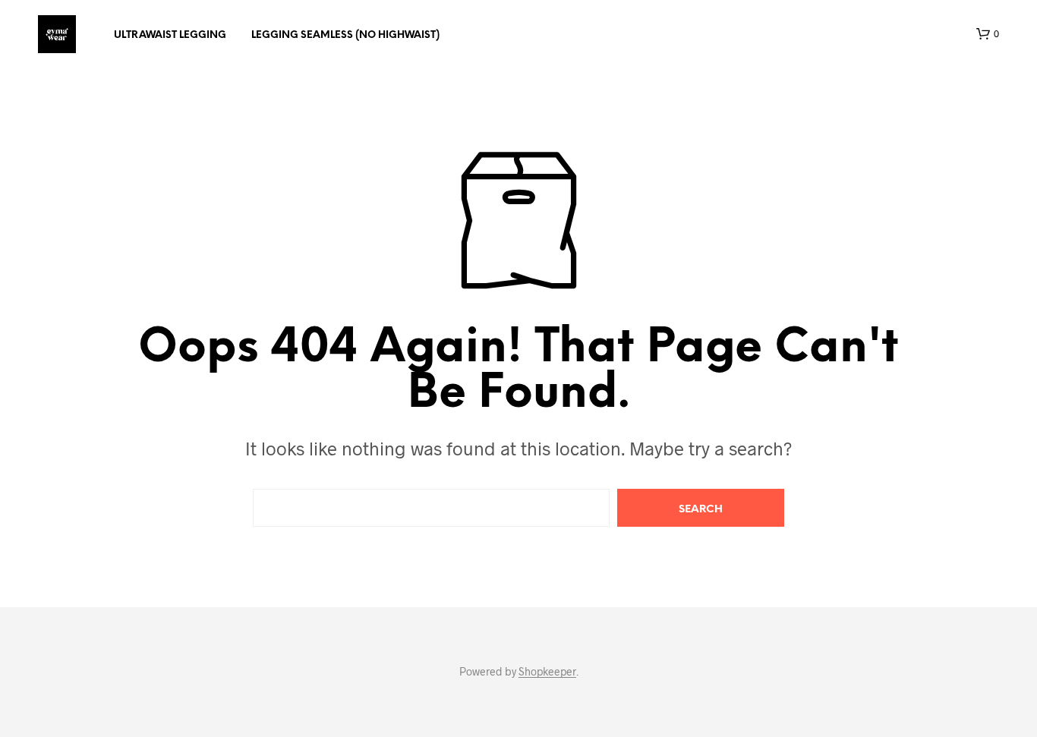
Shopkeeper (547, 672)
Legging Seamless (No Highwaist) (345, 35)
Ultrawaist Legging (170, 35)
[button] (987, 34)
